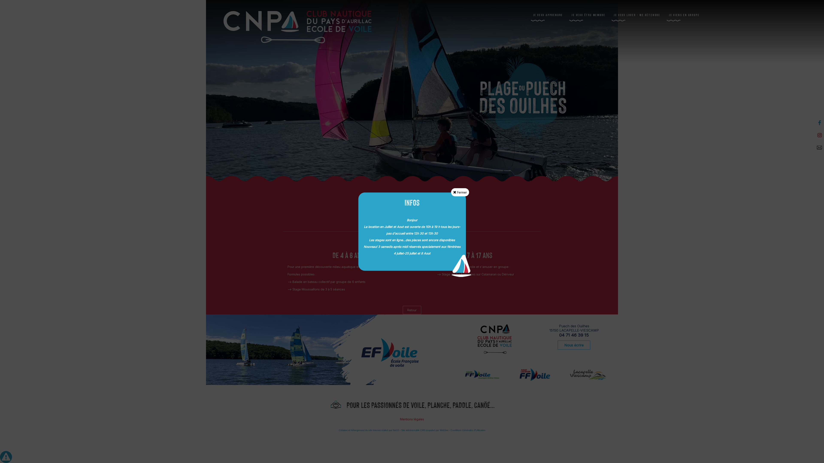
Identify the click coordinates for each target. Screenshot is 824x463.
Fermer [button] (461, 192)
